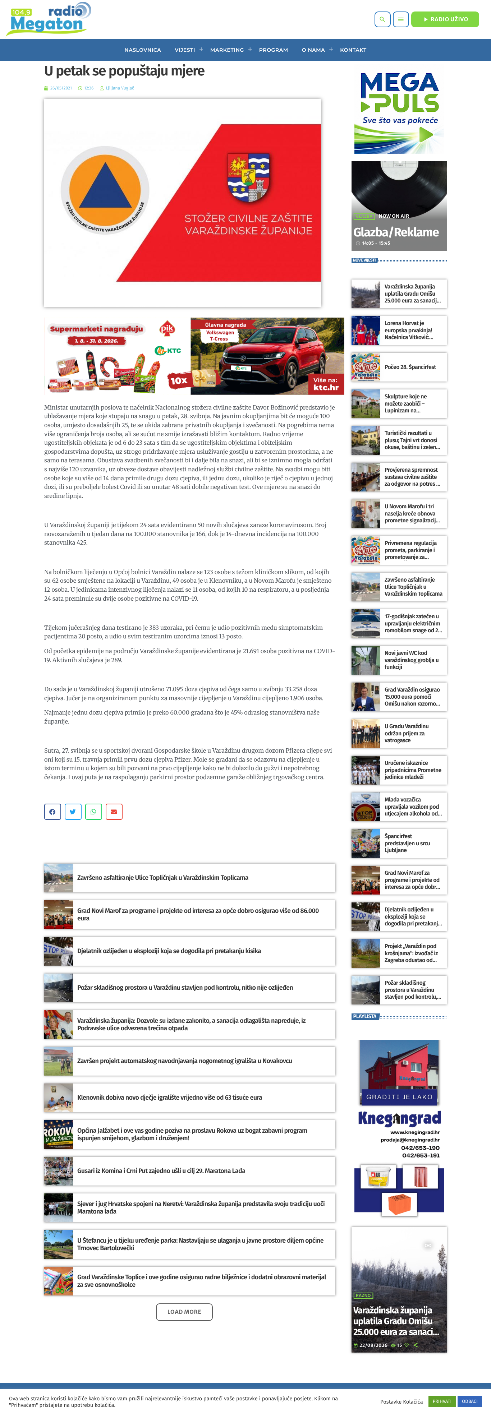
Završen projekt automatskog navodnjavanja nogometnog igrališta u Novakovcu (184, 1061)
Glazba (364, 216)
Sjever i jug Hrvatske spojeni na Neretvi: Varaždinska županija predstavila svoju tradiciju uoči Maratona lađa (201, 1208)
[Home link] (48, 19)
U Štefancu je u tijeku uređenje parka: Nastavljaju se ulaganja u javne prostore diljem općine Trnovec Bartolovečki (200, 1244)
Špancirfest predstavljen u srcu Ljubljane (407, 843)
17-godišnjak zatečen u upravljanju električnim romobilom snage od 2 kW (412, 627)
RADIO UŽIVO (445, 19)
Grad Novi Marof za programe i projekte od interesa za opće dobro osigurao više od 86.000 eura (198, 915)
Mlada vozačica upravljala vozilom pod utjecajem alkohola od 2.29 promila (412, 810)
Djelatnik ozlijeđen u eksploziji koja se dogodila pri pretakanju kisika (169, 951)
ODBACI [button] (470, 1401)
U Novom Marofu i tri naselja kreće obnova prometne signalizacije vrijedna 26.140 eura (412, 517)
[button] (52, 812)
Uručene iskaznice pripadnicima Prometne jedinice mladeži (413, 770)
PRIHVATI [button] (442, 1401)
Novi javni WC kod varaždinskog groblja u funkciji (412, 660)
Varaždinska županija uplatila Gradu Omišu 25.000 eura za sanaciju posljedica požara (412, 297)
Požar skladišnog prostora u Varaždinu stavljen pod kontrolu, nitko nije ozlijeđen (185, 988)
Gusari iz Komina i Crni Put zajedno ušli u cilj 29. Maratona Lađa (161, 1171)
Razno (363, 1295)
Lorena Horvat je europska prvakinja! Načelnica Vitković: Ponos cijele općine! (408, 334)
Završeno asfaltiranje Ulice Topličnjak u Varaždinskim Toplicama (162, 878)
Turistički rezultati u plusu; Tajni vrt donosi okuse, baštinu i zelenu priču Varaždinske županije (412, 447)
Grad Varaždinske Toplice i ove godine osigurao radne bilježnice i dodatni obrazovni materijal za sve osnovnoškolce (201, 1281)
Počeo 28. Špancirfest (410, 367)
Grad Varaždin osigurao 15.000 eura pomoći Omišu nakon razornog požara (412, 700)
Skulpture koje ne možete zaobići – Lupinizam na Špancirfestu (406, 407)
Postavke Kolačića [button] (401, 1402)
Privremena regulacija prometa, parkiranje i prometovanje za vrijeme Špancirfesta (411, 554)
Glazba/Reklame (396, 232)
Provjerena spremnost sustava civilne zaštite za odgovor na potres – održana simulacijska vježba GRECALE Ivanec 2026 (412, 487)
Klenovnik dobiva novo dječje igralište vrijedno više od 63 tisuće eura (169, 1097)
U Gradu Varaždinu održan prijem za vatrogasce (407, 733)
